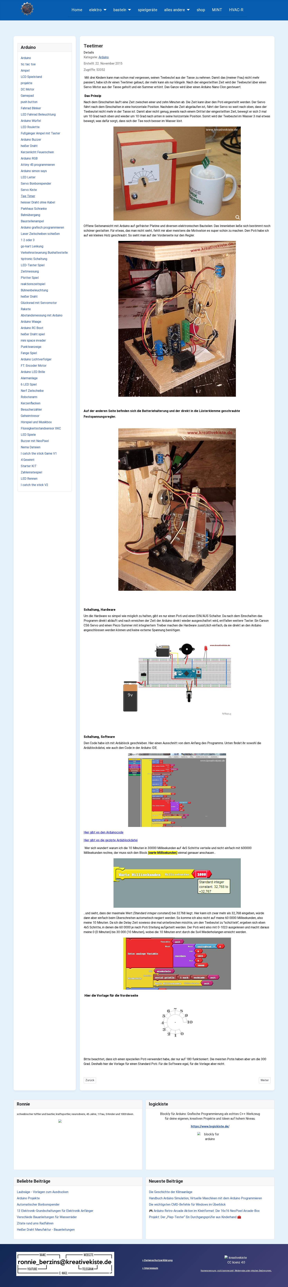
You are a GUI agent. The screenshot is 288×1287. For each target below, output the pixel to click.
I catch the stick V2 (34, 485)
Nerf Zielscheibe (32, 391)
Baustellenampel (32, 221)
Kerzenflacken (30, 403)
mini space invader (33, 340)
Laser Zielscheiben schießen (40, 234)
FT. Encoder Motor (33, 365)
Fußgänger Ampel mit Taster (40, 133)
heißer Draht (29, 146)
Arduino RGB (29, 158)
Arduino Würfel (31, 121)
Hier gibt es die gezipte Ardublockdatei (111, 840)
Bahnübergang (30, 215)
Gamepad (27, 96)
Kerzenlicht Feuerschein (37, 152)
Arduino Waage (31, 322)
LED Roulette (30, 127)
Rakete (26, 309)
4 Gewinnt (27, 460)
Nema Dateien (30, 447)
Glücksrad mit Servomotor (39, 303)
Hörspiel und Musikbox (36, 422)
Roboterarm (29, 397)
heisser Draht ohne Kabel (38, 202)
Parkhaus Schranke (34, 209)
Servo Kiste (29, 190)
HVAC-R (236, 9)
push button (29, 102)
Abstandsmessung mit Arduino (41, 315)
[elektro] (104, 10)
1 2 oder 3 (28, 240)
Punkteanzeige (31, 347)
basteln (119, 9)
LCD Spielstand (31, 77)
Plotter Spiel (30, 278)
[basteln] (128, 10)
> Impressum (150, 1268)
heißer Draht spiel (33, 334)
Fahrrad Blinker (31, 108)
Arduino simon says (34, 171)
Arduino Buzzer (31, 139)
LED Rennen (29, 478)
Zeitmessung (30, 271)
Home (77, 9)
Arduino (26, 58)
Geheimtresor (30, 416)
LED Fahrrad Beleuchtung (38, 114)
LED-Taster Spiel (32, 265)
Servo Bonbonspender (36, 183)
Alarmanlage (29, 378)
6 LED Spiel (29, 384)
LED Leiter (28, 177)
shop (201, 9)
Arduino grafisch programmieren (42, 227)
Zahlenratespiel (31, 472)
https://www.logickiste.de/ (210, 1126)
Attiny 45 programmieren (38, 165)
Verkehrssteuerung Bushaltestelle (44, 252)
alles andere (174, 9)
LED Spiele (28, 435)
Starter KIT (29, 466)
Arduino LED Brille (33, 372)
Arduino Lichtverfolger (36, 359)
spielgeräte (147, 9)
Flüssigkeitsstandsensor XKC (41, 428)
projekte (26, 83)
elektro (95, 9)
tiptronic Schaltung (34, 259)
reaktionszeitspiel (33, 284)
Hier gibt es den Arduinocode (103, 832)
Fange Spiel (29, 353)
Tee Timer (28, 196)
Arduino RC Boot (32, 328)
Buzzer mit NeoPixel (35, 441)
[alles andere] (187, 10)
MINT (217, 9)
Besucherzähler (31, 409)
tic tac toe (28, 64)
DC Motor (27, 89)
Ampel (25, 70)
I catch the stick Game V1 (39, 453)
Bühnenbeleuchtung (34, 290)
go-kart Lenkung (32, 246)
